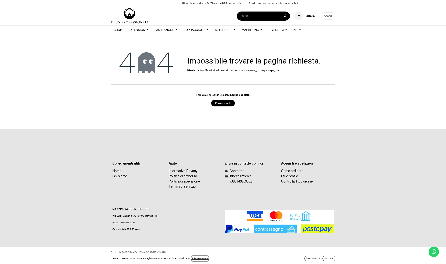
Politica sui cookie (200, 258)
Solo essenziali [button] (313, 258)
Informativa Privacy (183, 171)
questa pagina (271, 70)
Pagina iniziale (223, 103)
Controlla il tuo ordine (297, 181)
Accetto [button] (329, 258)
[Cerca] (285, 16)
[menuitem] (118, 30)
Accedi (328, 16)
